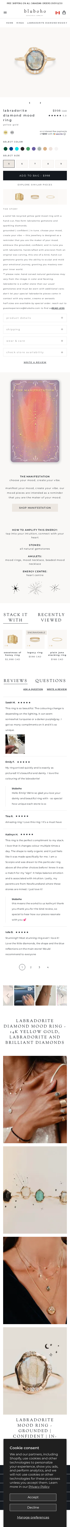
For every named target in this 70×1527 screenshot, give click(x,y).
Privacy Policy (39, 1487)
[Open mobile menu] (5, 12)
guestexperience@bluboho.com (21, 308)
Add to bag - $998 (35, 175)
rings (20, 23)
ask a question (33, 689)
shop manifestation (35, 507)
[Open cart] (64, 12)
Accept (33, 1497)
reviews (16, 681)
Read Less (58, 308)
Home (9, 23)
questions (50, 681)
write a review (35, 362)
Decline (33, 1507)
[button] (8, 995)
